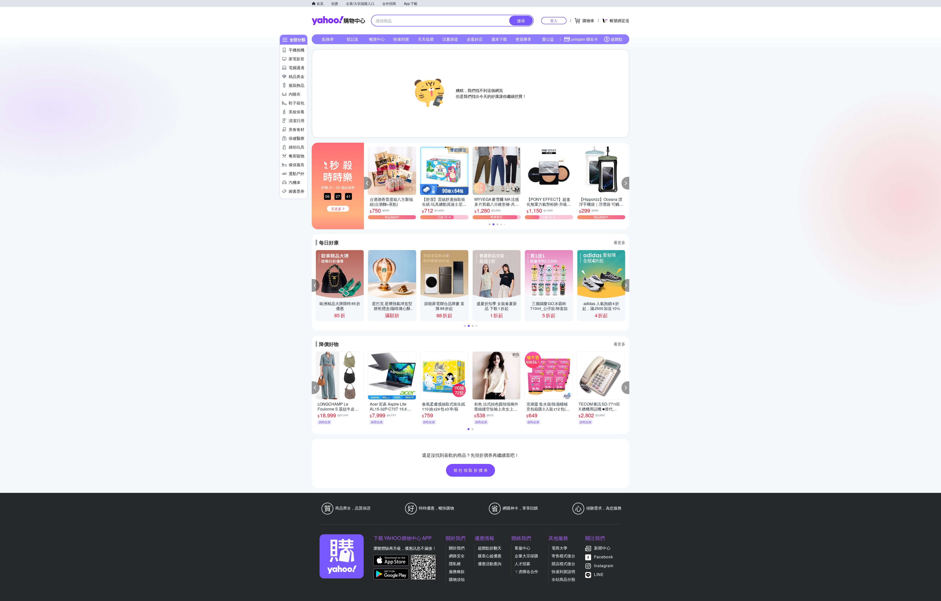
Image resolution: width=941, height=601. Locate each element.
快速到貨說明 (563, 571)
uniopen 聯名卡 (584, 39)
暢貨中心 (377, 39)
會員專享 (523, 39)
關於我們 (457, 548)
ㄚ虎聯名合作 (526, 571)
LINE (599, 574)
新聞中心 (602, 548)
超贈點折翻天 (489, 548)
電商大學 (559, 548)
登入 (553, 20)
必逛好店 (475, 39)
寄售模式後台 (563, 556)
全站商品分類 (563, 579)
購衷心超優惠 (489, 556)
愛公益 (548, 39)
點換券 (328, 39)
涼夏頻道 (450, 39)
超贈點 (616, 39)
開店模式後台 (563, 563)
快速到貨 (401, 39)
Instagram (603, 565)
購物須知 (457, 579)
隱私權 (455, 563)
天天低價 (425, 39)
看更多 (619, 242)
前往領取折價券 (471, 470)
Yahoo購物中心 (338, 20)
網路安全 (457, 556)
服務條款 (457, 571)
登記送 (352, 39)
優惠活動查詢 (489, 563)
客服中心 (522, 548)
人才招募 (522, 563)
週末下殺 (499, 39)
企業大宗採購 (526, 556)
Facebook (603, 557)
